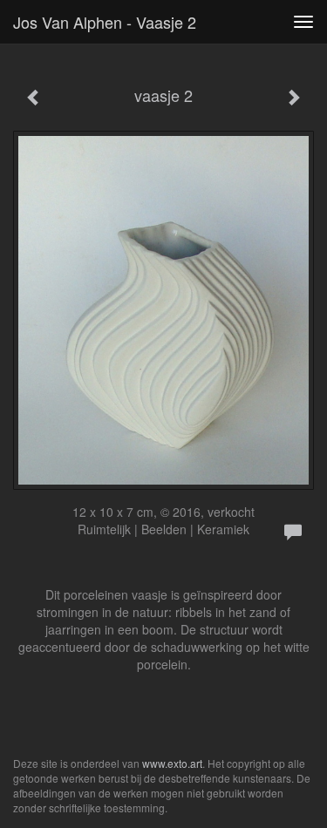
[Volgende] (293, 98)
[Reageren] (293, 532)
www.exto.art (172, 763)
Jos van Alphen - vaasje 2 (104, 21)
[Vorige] (34, 98)
